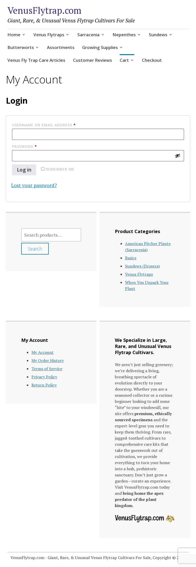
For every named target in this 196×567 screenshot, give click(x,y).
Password (34, 146)
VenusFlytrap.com (44, 10)
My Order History (47, 360)
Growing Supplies (100, 47)
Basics (130, 258)
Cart (124, 60)
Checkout (152, 60)
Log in (24, 169)
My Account (42, 352)
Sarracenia (88, 35)
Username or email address (53, 124)
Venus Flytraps (48, 35)
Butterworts (20, 47)
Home (13, 35)
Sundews (158, 35)
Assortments (61, 47)
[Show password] (177, 156)
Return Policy (44, 385)
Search (35, 249)
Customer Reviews (92, 60)
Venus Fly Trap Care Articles (36, 60)
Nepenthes (124, 35)
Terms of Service (46, 368)
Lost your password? (34, 185)
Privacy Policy (44, 377)
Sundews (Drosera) (142, 266)
